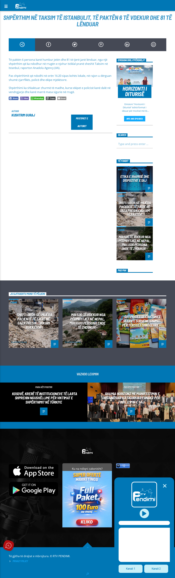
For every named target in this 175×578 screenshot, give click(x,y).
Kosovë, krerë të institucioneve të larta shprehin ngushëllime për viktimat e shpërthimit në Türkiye (44, 397)
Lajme (121, 195)
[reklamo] (87, 526)
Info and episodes (134, 118)
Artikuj (122, 169)
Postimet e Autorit (82, 122)
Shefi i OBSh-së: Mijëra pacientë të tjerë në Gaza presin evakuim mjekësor (134, 209)
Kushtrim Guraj (23, 115)
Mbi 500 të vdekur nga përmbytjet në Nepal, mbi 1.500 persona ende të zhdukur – (135, 243)
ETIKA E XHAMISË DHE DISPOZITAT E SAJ (134, 178)
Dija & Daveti (137, 169)
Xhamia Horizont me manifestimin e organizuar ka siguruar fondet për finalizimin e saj (131, 397)
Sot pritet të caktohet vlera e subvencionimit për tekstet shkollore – (141, 320)
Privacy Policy (20, 561)
